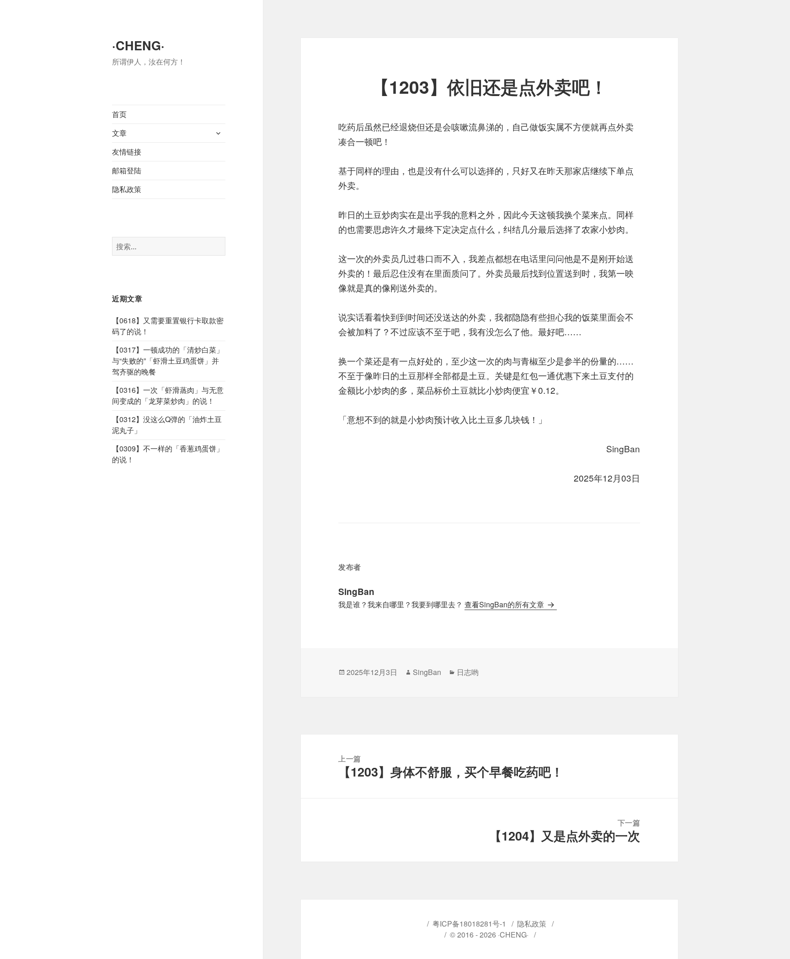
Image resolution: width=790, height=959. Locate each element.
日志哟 (468, 672)
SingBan (427, 672)
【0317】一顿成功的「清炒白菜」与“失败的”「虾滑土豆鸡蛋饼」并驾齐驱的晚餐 (168, 360)
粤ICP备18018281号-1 (469, 923)
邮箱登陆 (126, 170)
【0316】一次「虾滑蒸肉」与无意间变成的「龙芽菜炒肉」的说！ (168, 395)
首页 (119, 114)
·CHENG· (138, 45)
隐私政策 (126, 189)
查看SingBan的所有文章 (505, 604)
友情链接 (126, 151)
